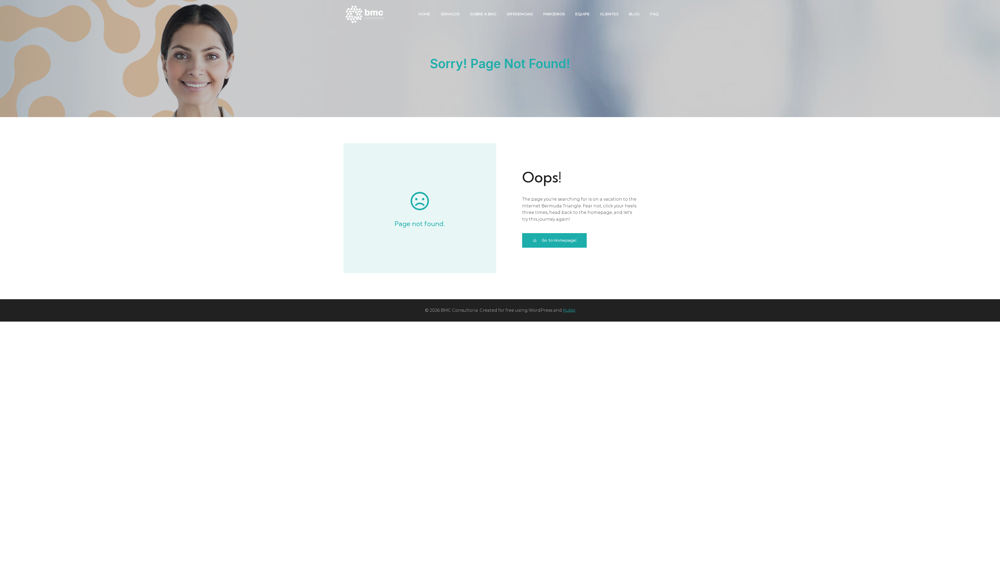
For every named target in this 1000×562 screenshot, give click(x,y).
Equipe (582, 14)
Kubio (569, 310)
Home (424, 14)
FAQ (654, 14)
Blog (634, 14)
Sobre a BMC (483, 14)
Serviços (450, 14)
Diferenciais (520, 14)
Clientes (609, 14)
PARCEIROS (554, 14)
